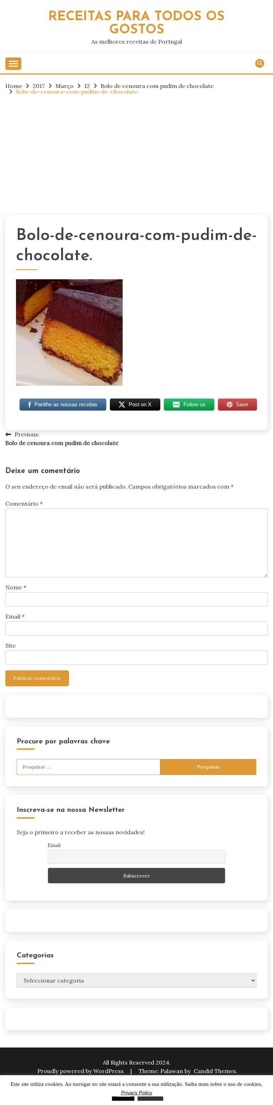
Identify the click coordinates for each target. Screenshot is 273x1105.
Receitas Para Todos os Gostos (136, 23)
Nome (15, 587)
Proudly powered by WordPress (81, 1070)
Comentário (24, 503)
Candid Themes (215, 1070)
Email (15, 616)
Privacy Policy (136, 1092)
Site (10, 645)
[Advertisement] (136, 154)
